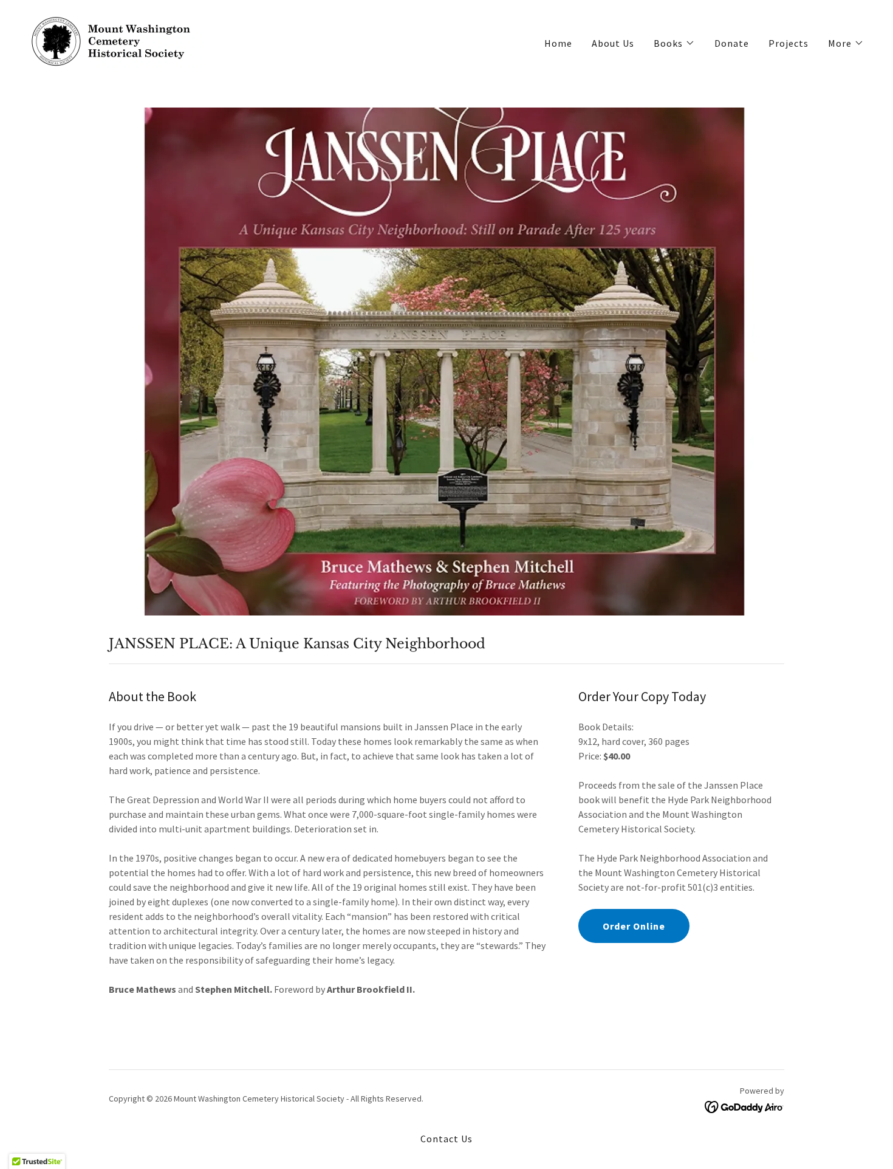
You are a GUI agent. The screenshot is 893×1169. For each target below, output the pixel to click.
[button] (674, 43)
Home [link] (558, 43)
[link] (117, 40)
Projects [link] (788, 43)
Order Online (634, 926)
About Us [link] (613, 43)
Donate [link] (731, 43)
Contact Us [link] (446, 1139)
